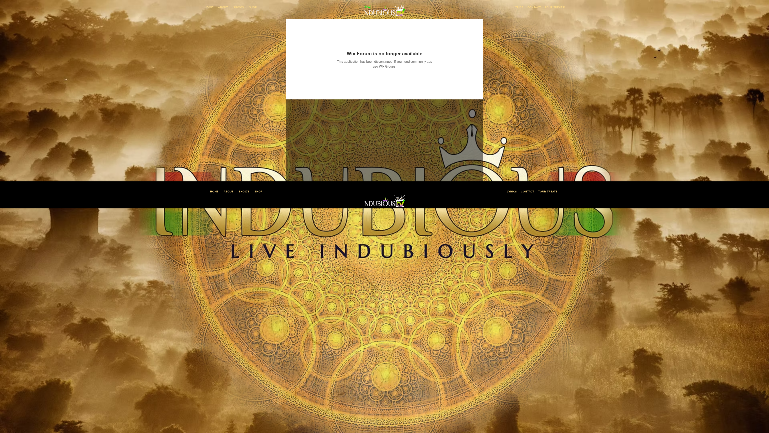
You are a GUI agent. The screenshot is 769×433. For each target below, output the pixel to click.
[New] (367, 7)
